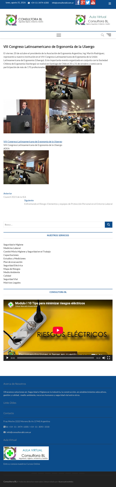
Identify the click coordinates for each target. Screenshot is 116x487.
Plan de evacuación (12, 262)
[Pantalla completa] (108, 357)
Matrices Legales (12, 282)
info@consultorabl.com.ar (63, 3)
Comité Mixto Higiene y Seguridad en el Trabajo (27, 251)
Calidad (7, 275)
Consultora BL (10, 481)
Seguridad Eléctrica (13, 265)
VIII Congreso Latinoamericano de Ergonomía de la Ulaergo (32, 141)
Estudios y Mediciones (14, 258)
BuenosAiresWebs (66, 482)
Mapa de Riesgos (11, 268)
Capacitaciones (11, 255)
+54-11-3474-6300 (39, 3)
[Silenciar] (103, 357)
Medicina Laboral (12, 248)
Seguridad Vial (10, 279)
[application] (58, 330)
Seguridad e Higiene (13, 244)
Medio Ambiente (11, 272)
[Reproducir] (7, 357)
